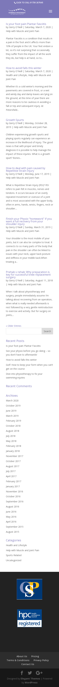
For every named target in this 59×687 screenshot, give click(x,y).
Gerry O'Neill (15, 27)
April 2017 (11, 476)
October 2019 (13, 405)
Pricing (35, 656)
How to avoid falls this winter (23, 68)
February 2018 (13, 445)
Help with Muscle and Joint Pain (22, 31)
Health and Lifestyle (16, 75)
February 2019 (13, 420)
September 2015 (14, 526)
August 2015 (12, 531)
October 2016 (13, 496)
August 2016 (12, 506)
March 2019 (12, 415)
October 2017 (13, 461)
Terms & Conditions (18, 660)
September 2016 (14, 501)
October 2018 (13, 425)
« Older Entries (13, 325)
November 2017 (14, 456)
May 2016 (11, 516)
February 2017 (13, 481)
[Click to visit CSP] (29, 590)
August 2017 (12, 466)
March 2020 (12, 400)
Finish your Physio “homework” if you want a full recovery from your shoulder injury (29, 221)
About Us (22, 656)
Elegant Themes (30, 678)
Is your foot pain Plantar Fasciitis (26, 24)
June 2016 (11, 511)
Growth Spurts (15, 120)
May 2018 (11, 441)
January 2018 (13, 451)
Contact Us (27, 664)
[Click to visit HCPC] (29, 618)
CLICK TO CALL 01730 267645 (29, 2)
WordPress (31, 682)
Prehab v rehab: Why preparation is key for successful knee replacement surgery (28, 274)
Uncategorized (13, 560)
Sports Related (13, 555)
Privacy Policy (41, 660)
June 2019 (11, 410)
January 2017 (13, 486)
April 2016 (11, 521)
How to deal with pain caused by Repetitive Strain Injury (25, 169)
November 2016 (14, 491)
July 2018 (10, 435)
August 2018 (12, 430)
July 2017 (10, 471)
